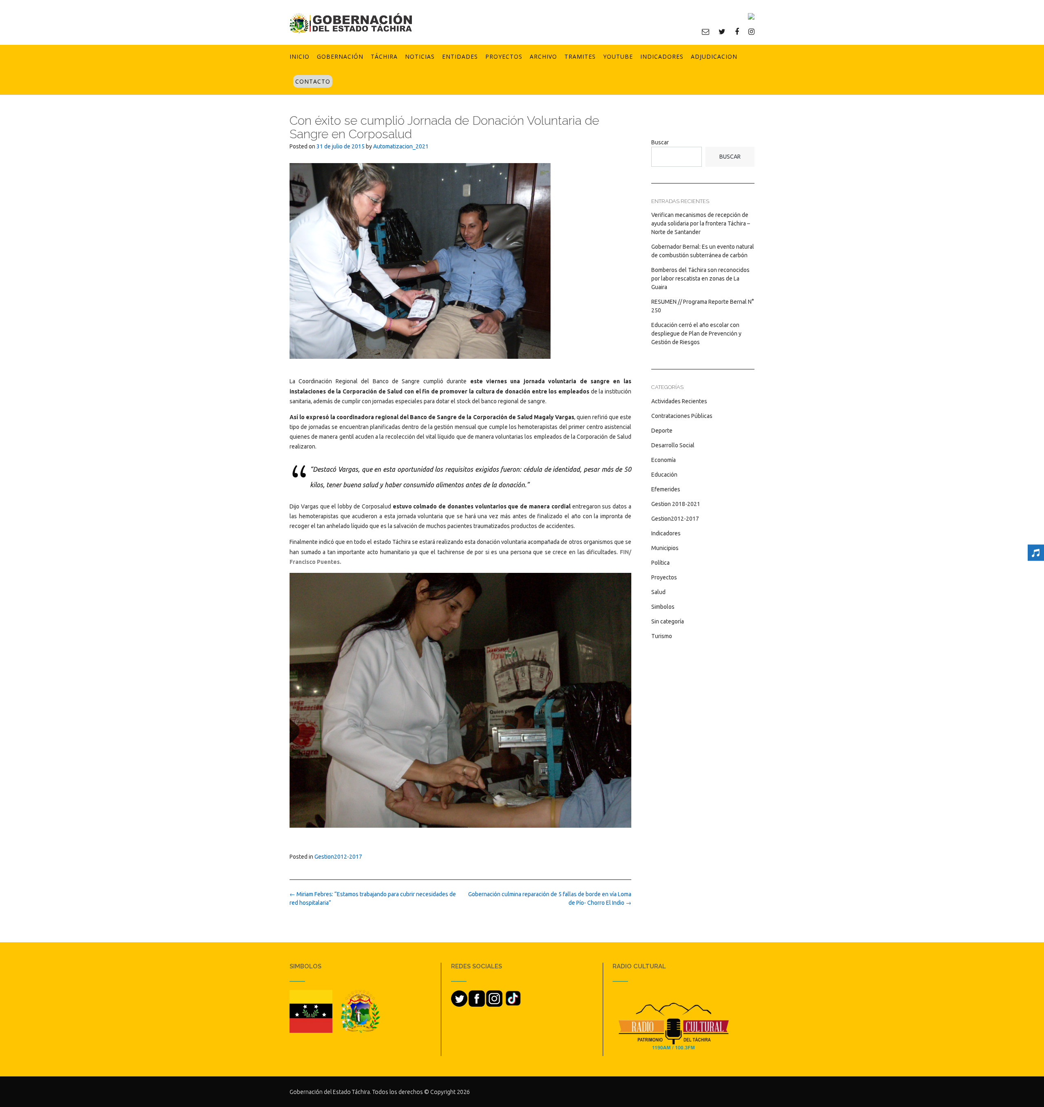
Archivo (543, 56)
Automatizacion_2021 (401, 146)
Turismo (661, 636)
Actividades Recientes (679, 401)
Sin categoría (667, 621)
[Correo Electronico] (705, 31)
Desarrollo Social (673, 445)
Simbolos (663, 606)
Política (660, 562)
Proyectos (503, 56)
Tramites (580, 56)
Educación (664, 474)
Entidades (460, 56)
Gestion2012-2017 (338, 856)
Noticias (420, 56)
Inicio (300, 56)
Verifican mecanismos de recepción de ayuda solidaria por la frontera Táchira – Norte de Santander (700, 223)
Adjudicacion (714, 56)
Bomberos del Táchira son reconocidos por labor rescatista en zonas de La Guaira (700, 278)
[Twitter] (722, 31)
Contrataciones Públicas (681, 416)
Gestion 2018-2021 (675, 504)
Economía (663, 460)
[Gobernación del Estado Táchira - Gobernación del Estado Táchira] (351, 23)
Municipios (665, 548)
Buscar (660, 142)
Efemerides (665, 489)
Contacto (312, 81)
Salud (658, 592)
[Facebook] (737, 31)
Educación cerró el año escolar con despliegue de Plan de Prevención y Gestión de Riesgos (696, 333)
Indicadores (661, 56)
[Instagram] (751, 31)
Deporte (661, 430)
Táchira (384, 56)
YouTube (618, 56)
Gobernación (340, 56)
